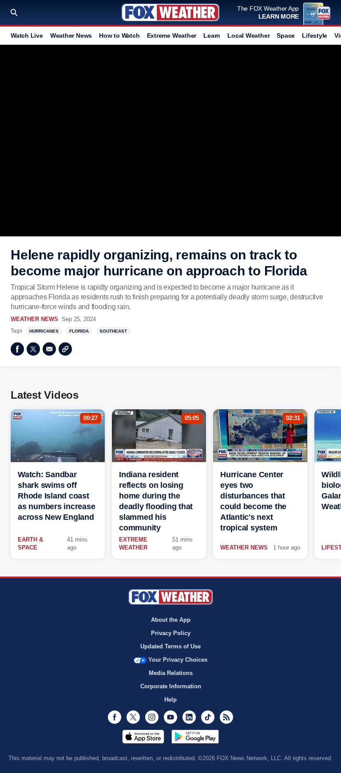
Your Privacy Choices (177, 659)
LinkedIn (189, 717)
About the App (170, 619)
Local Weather (248, 35)
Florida (79, 331)
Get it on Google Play (195, 737)
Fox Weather (170, 12)
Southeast (113, 331)
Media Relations (171, 673)
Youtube (170, 717)
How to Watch (119, 35)
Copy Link (65, 349)
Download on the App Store (143, 737)
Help (170, 699)
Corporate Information (170, 686)
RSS (226, 717)
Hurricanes (44, 331)
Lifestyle (314, 35)
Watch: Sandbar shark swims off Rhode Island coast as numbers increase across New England (56, 496)
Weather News (71, 35)
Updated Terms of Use (170, 646)
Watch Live (27, 35)
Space (286, 35)
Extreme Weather (172, 35)
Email (49, 349)
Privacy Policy (170, 633)
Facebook (17, 349)
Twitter (33, 349)
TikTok (207, 717)
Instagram (152, 717)
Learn (211, 35)
